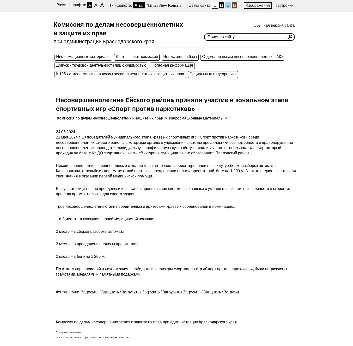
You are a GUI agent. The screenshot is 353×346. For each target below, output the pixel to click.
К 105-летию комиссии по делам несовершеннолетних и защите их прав (120, 74)
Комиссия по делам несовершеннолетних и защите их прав (110, 118)
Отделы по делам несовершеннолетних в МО (242, 57)
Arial (139, 5)
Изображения (257, 5)
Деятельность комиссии (137, 57)
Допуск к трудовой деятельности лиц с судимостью (101, 65)
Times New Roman (164, 5)
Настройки (283, 5)
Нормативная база (180, 57)
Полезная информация (172, 65)
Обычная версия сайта (274, 25)
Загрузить (89, 292)
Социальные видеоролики (213, 74)
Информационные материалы (83, 57)
